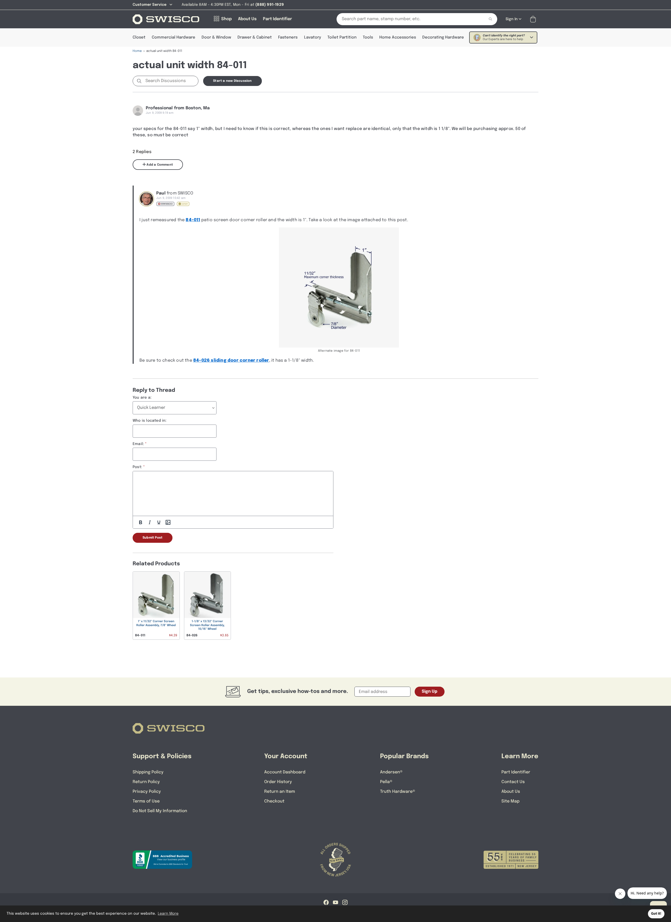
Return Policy (146, 782)
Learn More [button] (168, 913)
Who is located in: (150, 420)
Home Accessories (397, 37)
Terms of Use (146, 801)
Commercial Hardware (173, 37)
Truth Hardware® (397, 791)
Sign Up (429, 691)
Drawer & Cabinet (254, 37)
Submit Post (153, 537)
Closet (139, 37)
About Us (510, 791)
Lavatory (312, 37)
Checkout (274, 801)
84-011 (193, 220)
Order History (278, 782)
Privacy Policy (147, 791)
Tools (368, 37)
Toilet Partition (341, 37)
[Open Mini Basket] (534, 19)
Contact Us (513, 782)
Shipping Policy (148, 772)
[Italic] (149, 522)
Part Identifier (515, 772)
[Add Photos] (168, 522)
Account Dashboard (284, 772)
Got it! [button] (656, 913)
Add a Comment (159, 164)
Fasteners (287, 37)
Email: (138, 444)
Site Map (510, 801)
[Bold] (140, 522)
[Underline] (158, 522)
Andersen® (391, 772)
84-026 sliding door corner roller (231, 360)
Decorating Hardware (443, 37)
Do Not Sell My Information (160, 811)
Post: (137, 467)
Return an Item (279, 791)
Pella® (386, 782)
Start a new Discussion (232, 81)
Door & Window (216, 37)
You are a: (142, 397)
